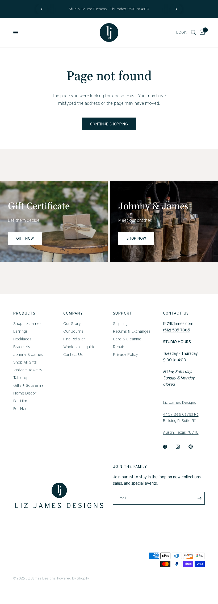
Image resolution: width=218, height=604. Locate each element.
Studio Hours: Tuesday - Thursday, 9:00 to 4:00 (109, 9)
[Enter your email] (199, 498)
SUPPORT (122, 313)
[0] (201, 32)
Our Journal (73, 331)
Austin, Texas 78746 (181, 432)
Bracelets (21, 346)
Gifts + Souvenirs (28, 385)
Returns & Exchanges (131, 331)
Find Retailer (74, 339)
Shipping (120, 323)
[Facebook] (169, 447)
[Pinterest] (194, 447)
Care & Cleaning (127, 339)
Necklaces (22, 339)
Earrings (20, 331)
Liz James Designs (179, 402)
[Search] (193, 32)
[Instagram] (181, 447)
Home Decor (24, 393)
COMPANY (73, 313)
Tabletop (20, 377)
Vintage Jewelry (27, 370)
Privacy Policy (125, 354)
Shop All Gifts (25, 362)
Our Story (72, 323)
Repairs (119, 346)
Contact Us (73, 354)
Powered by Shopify (73, 578)
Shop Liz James (27, 323)
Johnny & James (28, 354)
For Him (20, 400)
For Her (20, 408)
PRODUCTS (24, 313)
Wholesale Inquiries (80, 346)
